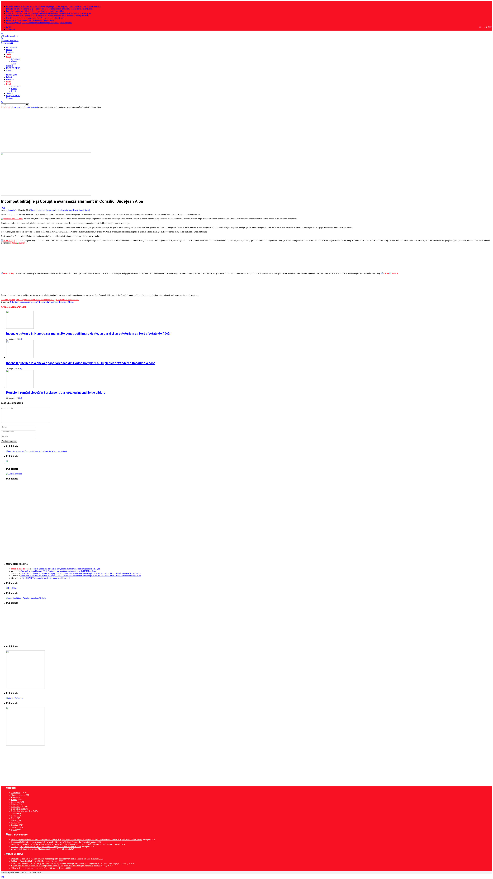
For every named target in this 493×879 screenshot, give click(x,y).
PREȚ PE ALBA (13, 68)
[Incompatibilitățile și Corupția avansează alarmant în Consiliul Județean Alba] (46, 195)
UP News (18, 854)
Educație (14, 804)
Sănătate (9, 66)
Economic (10, 52)
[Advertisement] (246, 132)
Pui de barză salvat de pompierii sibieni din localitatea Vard (30, 20)
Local (8, 56)
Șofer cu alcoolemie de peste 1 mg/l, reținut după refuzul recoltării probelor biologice (65, 569)
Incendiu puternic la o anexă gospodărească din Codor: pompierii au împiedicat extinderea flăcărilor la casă (49, 9)
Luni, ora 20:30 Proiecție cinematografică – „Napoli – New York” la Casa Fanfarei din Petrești (49, 842)
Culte (13, 797)
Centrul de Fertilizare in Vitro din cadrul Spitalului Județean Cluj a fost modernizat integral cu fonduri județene (56, 866)
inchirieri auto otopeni (20, 569)
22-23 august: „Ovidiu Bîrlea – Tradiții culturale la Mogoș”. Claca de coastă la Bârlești (46, 846)
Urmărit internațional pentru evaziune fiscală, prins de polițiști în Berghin (35, 18)
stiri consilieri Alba (71, 299)
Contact (9, 70)
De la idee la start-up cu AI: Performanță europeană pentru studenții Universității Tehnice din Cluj (50, 859)
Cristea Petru (39, 299)
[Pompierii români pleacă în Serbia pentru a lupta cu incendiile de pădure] (20, 387)
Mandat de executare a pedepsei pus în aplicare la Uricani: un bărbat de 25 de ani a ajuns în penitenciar (47, 16)
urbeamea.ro (20, 834)
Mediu (14, 818)
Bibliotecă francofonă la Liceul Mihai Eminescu (30, 861)
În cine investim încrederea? (66, 210)
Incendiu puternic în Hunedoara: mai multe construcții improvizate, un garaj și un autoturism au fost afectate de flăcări (53, 6)
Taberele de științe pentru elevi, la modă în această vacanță (34, 868)
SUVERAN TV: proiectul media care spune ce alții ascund (46, 578)
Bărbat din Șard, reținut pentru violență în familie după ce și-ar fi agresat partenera (39, 23)
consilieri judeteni (8, 299)
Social (8, 54)
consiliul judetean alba (25, 299)
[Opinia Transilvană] (9, 36)
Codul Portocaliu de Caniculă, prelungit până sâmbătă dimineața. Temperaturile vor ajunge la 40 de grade (48, 13)
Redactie (11, 210)
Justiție (14, 813)
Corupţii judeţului (37, 210)
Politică (9, 50)
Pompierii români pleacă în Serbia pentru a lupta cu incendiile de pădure (35, 11)
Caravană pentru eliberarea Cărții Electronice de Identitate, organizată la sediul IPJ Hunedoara (58, 571)
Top (2, 877)
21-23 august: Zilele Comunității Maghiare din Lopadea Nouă (36, 849)
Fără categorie (17, 809)
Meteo (13, 820)
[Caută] (2, 38)
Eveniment (15, 59)
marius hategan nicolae (54, 299)
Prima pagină (11, 47)
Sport (13, 63)
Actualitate (15, 793)
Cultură (14, 61)
